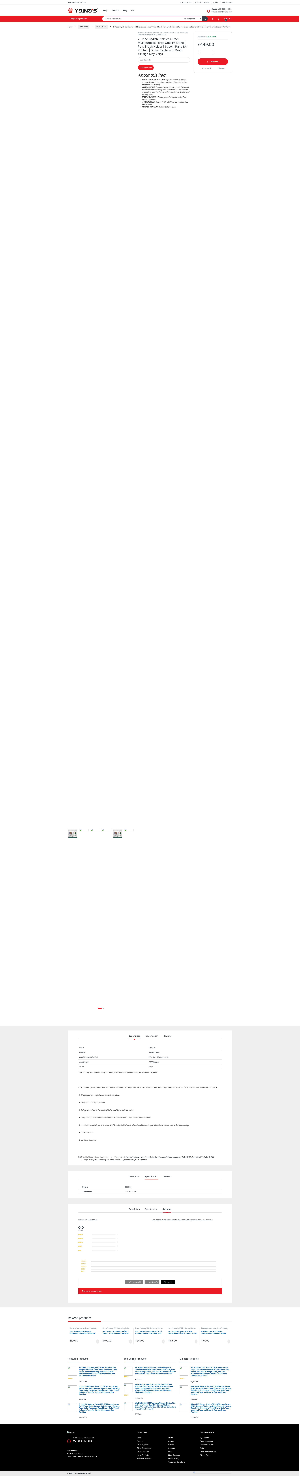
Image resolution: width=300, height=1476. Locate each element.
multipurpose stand (106, 1160)
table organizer (141, 1160)
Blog (125, 11)
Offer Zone (83, 27)
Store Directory (174, 1455)
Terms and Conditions (176, 1462)
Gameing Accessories (77, 1328)
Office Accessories (181, 32)
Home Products (156, 32)
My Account (227, 2)
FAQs (202, 1448)
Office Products (143, 1452)
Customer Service (206, 1445)
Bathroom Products (144, 32)
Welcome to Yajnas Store (77, 2)
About (170, 1438)
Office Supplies (142, 1445)
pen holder (119, 1160)
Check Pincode (146, 67)
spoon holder (129, 1160)
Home (70, 27)
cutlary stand (94, 1160)
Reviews (167, 1036)
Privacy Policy (173, 1459)
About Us (115, 11)
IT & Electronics (119, 1328)
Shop (216, 2)
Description (134, 1036)
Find (132, 11)
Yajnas (72, 1473)
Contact (171, 1441)
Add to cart (213, 62)
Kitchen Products (168, 32)
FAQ (169, 1452)
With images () (134, 1282)
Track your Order (206, 1441)
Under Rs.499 (161, 35)
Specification (152, 1036)
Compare (222, 68)
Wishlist (171, 1445)
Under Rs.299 (151, 35)
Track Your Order (203, 2)
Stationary (140, 1441)
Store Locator (186, 2)
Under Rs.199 (101, 27)
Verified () (153, 1282)
